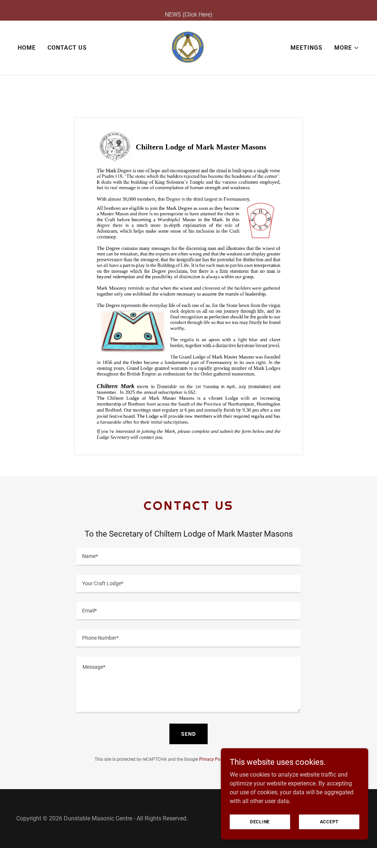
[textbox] (188, 557)
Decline (260, 821)
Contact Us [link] (67, 47)
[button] (346, 47)
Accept (329, 821)
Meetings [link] (306, 47)
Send (188, 734)
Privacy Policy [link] (213, 759)
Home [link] (27, 47)
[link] (188, 47)
